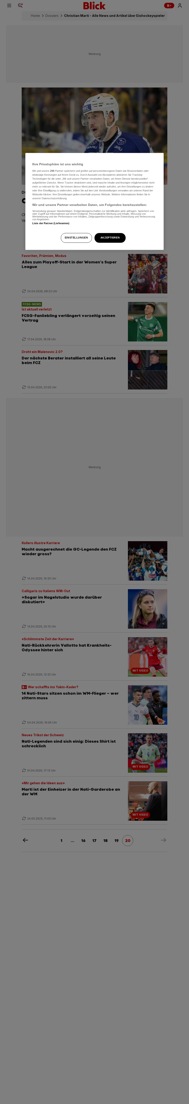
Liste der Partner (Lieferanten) (51, 223)
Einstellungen (76, 237)
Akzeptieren (110, 237)
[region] (94, 201)
